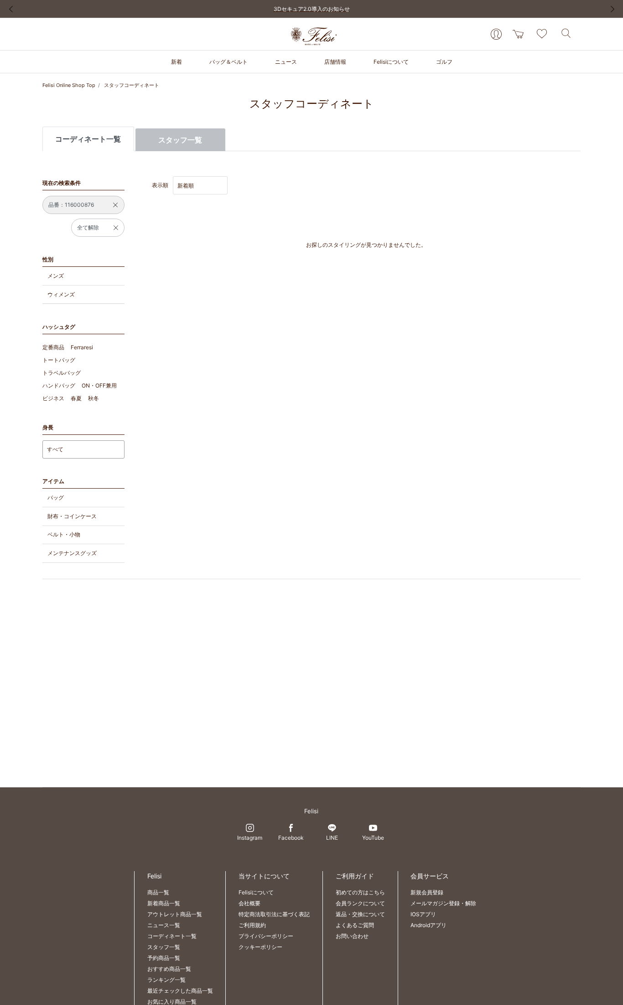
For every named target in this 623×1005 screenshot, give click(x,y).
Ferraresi (82, 347)
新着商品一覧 (163, 903)
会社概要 (249, 903)
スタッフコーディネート (131, 85)
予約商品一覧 (163, 957)
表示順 (160, 185)
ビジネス (53, 398)
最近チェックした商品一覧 (180, 990)
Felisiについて (256, 892)
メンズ (55, 275)
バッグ (55, 497)
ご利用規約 (252, 925)
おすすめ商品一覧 (169, 968)
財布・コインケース (72, 516)
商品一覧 (158, 892)
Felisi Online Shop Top (68, 85)
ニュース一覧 (163, 925)
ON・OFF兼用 (99, 385)
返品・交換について (360, 914)
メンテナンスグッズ (72, 553)
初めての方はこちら (360, 892)
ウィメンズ (61, 294)
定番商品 (53, 347)
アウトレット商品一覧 (174, 914)
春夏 (76, 398)
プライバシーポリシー (266, 936)
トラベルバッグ (61, 372)
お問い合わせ (352, 936)
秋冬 (93, 398)
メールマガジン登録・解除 (443, 903)
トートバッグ (58, 360)
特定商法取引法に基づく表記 (274, 914)
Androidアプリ (428, 925)
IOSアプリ (423, 914)
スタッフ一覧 (180, 139)
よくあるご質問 (355, 925)
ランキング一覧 (166, 979)
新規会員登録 (426, 892)
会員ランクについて (360, 903)
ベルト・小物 (63, 534)
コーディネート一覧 (172, 936)
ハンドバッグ (58, 385)
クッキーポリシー (260, 947)
